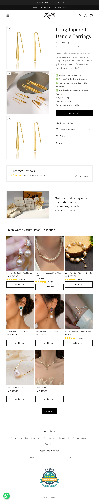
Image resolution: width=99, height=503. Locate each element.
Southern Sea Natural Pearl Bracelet (78, 331)
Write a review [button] (81, 176)
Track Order (49, 444)
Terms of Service (79, 438)
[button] (8, 15)
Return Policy (36, 438)
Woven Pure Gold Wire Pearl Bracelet (78, 273)
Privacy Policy (64, 438)
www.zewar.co (52, 497)
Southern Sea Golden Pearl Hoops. (19, 273)
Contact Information (19, 438)
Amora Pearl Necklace (43, 388)
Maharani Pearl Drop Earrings (46, 331)
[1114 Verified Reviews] (49, 488)
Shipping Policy (50, 438)
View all (49, 411)
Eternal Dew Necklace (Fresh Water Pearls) (48, 274)
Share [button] (61, 143)
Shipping (59, 47)
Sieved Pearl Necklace (14, 388)
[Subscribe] (70, 458)
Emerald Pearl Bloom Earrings (17, 331)
